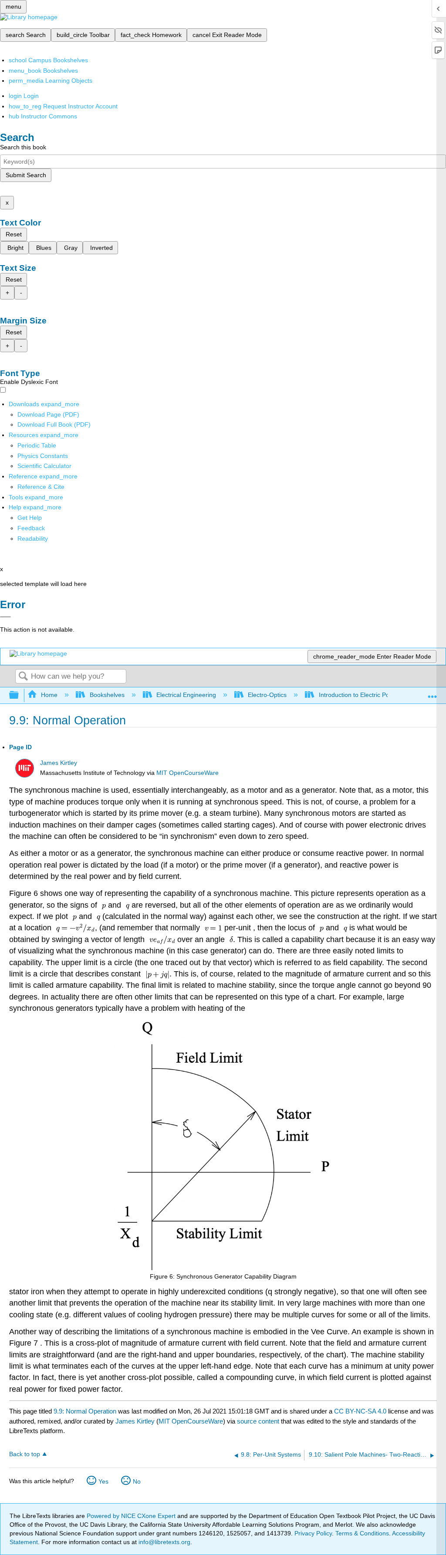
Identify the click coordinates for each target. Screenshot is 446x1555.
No (137, 1481)
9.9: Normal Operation (85, 1411)
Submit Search (26, 175)
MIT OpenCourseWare (187, 773)
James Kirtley (58, 763)
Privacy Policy (313, 1533)
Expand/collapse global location (432, 692)
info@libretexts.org (163, 1541)
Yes (103, 1481)
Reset (14, 234)
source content (258, 1421)
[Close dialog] (5, 616)
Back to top (24, 1454)
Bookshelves (107, 694)
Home (49, 694)
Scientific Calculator (44, 465)
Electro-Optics (267, 694)
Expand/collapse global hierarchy (19, 695)
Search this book (23, 147)
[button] (31, 528)
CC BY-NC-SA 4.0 (360, 1411)
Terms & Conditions (362, 1533)
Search (23, 676)
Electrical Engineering (186, 694)
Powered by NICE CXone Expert (132, 1515)
